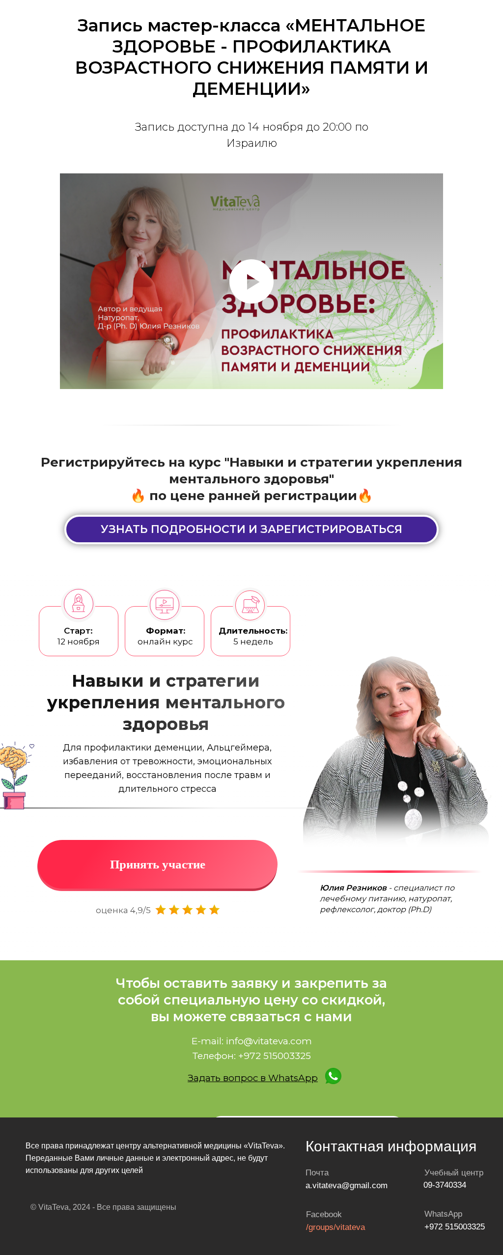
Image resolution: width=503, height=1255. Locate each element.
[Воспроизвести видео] (251, 281)
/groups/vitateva (335, 1227)
